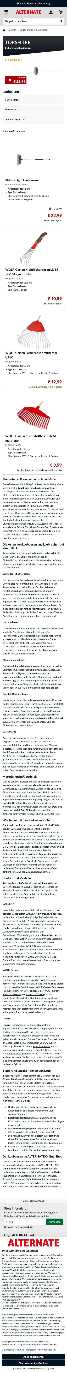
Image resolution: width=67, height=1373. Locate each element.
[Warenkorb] (60, 11)
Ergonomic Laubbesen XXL (48, 1057)
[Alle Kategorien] (6, 11)
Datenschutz (26, 1226)
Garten (12, 29)
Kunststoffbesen (35, 994)
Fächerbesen (9, 997)
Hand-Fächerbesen (17, 1053)
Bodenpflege (26, 29)
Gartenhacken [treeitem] (12, 109)
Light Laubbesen (41, 1046)
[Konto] (50, 11)
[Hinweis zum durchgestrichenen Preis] (10, 80)
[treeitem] (33, 119)
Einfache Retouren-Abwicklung (33, 3)
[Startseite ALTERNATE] (28, 11)
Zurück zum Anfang (33, 1200)
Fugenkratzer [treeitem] (12, 99)
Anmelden (54, 1221)
